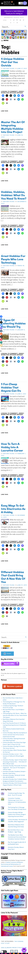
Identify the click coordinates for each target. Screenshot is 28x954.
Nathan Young (8, 68)
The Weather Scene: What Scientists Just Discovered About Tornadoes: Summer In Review (17, 837)
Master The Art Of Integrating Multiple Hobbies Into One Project (13, 127)
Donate (9, 653)
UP (12, 951)
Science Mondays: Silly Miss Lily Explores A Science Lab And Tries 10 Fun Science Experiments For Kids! (15, 734)
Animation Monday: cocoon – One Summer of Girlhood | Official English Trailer (13, 756)
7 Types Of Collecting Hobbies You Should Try (13, 323)
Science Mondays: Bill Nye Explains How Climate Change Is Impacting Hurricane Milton (17, 814)
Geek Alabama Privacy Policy (12, 947)
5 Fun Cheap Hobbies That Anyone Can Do (11, 387)
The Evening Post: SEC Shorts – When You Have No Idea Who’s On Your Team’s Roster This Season (15, 715)
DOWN (16, 951)
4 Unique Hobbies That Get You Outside (12, 62)
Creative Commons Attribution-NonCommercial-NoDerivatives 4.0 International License (12, 864)
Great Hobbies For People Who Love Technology (13, 259)
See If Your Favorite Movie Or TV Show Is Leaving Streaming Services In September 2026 (14, 725)
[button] (4, 951)
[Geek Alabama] (14, 34)
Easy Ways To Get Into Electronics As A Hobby (13, 509)
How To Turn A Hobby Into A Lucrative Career (12, 447)
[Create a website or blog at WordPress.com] (25, 947)
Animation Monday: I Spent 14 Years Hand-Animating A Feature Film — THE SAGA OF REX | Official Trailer (15, 762)
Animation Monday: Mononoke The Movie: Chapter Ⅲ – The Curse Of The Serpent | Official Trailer (15, 767)
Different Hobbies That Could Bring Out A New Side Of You (13, 577)
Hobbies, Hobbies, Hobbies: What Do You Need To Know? (13, 195)
